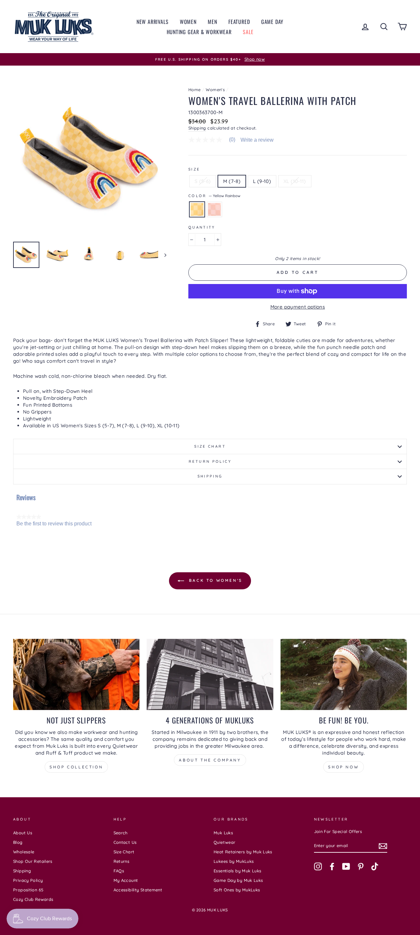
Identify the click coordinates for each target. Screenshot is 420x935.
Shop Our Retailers (32, 861)
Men (212, 22)
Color (214, 195)
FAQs (119, 870)
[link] (214, 139)
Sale (248, 32)
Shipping (197, 128)
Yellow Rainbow (197, 209)
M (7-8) (232, 181)
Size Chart (210, 446)
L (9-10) (262, 181)
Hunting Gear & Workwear (199, 32)
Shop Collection (76, 766)
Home (194, 89)
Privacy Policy (28, 880)
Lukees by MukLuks (234, 861)
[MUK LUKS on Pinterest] (361, 866)
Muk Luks (223, 832)
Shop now (343, 766)
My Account (126, 880)
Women (188, 22)
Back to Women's (214, 580)
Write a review (257, 140)
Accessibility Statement (138, 889)
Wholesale (23, 851)
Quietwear (224, 842)
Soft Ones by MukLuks (237, 889)
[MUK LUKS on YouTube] (346, 866)
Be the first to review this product (54, 523)
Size (194, 169)
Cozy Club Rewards (33, 899)
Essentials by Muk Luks (237, 870)
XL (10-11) (295, 181)
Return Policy (210, 461)
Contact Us (125, 842)
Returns (122, 861)
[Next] (162, 255)
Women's (215, 89)
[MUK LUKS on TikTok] (375, 866)
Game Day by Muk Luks (238, 880)
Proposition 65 (28, 889)
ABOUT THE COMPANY (210, 760)
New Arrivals (152, 22)
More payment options (297, 307)
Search (121, 832)
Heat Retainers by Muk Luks (243, 851)
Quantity (201, 227)
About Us (22, 832)
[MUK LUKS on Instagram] (318, 866)
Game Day (272, 22)
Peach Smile (214, 209)
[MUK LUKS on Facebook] (332, 866)
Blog (18, 842)
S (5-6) (203, 181)
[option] (210, 59)
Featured (239, 22)
